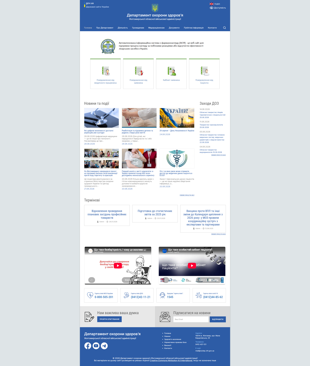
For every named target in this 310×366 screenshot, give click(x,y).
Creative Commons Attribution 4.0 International (171, 360)
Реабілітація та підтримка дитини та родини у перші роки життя (137, 131)
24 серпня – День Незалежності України (177, 130)
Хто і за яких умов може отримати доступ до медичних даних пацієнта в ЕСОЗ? (176, 173)
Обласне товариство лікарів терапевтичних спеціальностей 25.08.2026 (212, 114)
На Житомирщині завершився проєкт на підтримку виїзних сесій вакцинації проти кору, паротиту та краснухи (100, 173)
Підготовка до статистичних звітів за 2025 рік (155, 212)
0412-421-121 (200, 344)
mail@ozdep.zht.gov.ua (204, 351)
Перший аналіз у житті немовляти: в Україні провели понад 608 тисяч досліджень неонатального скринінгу (138, 173)
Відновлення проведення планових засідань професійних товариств (107, 214)
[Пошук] (224, 27)
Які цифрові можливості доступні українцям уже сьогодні (98, 131)
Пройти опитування (109, 319)
